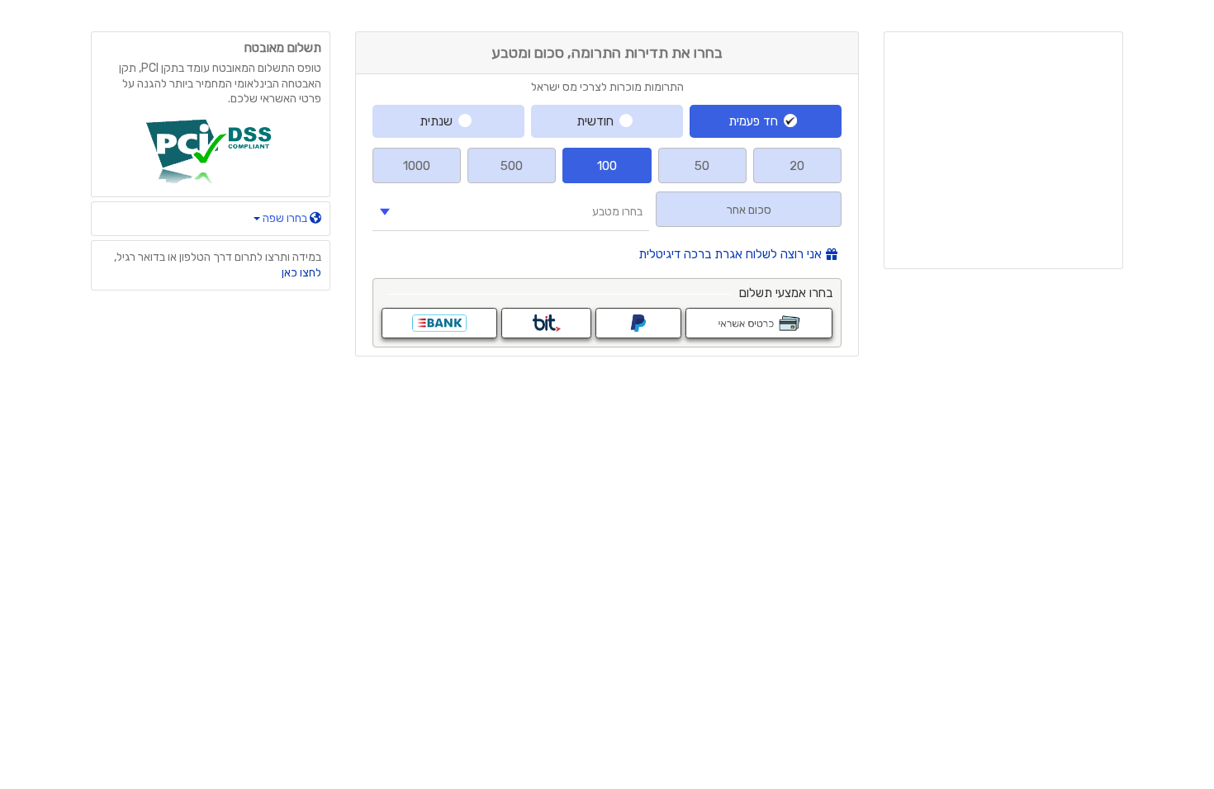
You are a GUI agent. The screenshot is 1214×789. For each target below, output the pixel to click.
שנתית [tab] (436, 121)
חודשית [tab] (595, 121)
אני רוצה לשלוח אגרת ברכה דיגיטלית (730, 254)
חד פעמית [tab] (753, 121)
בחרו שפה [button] (285, 218)
